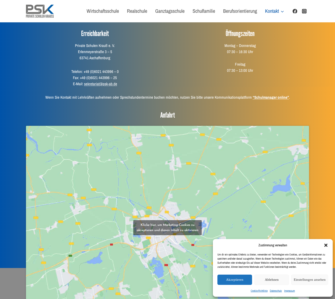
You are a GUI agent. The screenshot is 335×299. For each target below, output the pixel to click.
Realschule (137, 11)
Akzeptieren (234, 279)
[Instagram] (304, 11)
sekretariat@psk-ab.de (100, 83)
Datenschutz (276, 291)
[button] (326, 245)
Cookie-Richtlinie (259, 291)
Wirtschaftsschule (103, 11)
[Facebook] (295, 11)
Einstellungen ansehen (310, 279)
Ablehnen (272, 279)
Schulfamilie (204, 11)
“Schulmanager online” (271, 97)
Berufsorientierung (240, 11)
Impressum (289, 291)
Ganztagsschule (170, 11)
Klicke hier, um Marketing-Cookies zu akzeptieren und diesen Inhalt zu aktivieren (167, 227)
